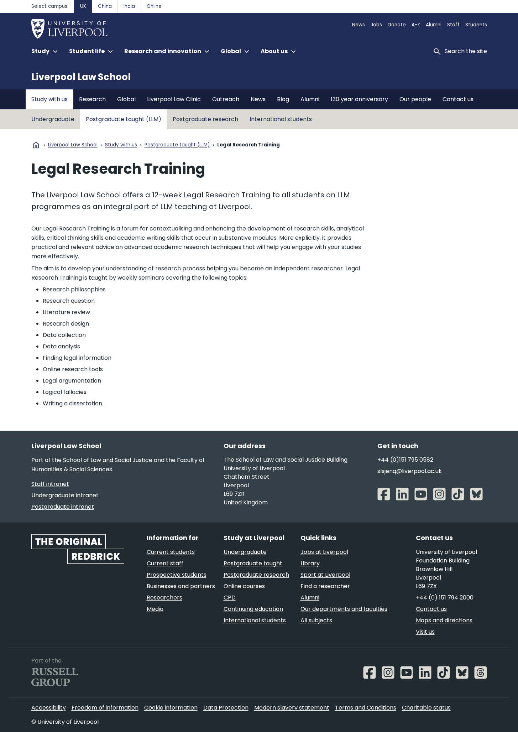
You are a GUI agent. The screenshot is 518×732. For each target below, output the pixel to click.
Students (476, 24)
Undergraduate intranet (65, 495)
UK (83, 6)
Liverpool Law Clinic (174, 99)
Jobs (376, 24)
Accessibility (48, 708)
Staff (453, 24)
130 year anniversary (359, 99)
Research (92, 99)
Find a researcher (325, 586)
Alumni (433, 24)
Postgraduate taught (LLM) (123, 119)
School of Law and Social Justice (107, 460)
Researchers (164, 597)
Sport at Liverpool (325, 575)
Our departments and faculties (343, 609)
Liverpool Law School (81, 77)
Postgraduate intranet (62, 507)
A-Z (416, 24)
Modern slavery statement (291, 708)
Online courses (244, 586)
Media (155, 609)
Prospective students (176, 575)
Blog (283, 99)
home (36, 145)
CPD (230, 597)
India (129, 6)
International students (281, 119)
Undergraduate (52, 119)
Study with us (49, 99)
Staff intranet (50, 484)
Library (310, 563)
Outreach (225, 99)
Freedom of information (105, 708)
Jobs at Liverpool (324, 552)
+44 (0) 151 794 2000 (444, 597)
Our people (415, 99)
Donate (397, 24)
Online (154, 6)
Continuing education (253, 609)
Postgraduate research (205, 119)
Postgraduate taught (253, 563)
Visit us (425, 632)
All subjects (316, 620)
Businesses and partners (181, 586)
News (358, 24)
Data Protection (225, 708)
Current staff (165, 563)
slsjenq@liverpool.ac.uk (409, 471)
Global (126, 99)
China (105, 6)
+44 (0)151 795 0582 (405, 460)
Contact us (458, 99)
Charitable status (426, 708)
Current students (171, 552)
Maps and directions (444, 620)
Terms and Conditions (365, 708)
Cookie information (171, 708)
